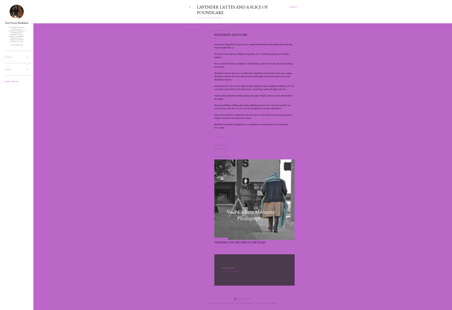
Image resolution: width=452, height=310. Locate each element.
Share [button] (190, 30)
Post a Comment (221, 149)
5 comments (224, 247)
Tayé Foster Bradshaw (17, 23)
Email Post (223, 137)
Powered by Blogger (245, 299)
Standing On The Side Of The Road (240, 242)
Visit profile (16, 45)
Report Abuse (11, 81)
